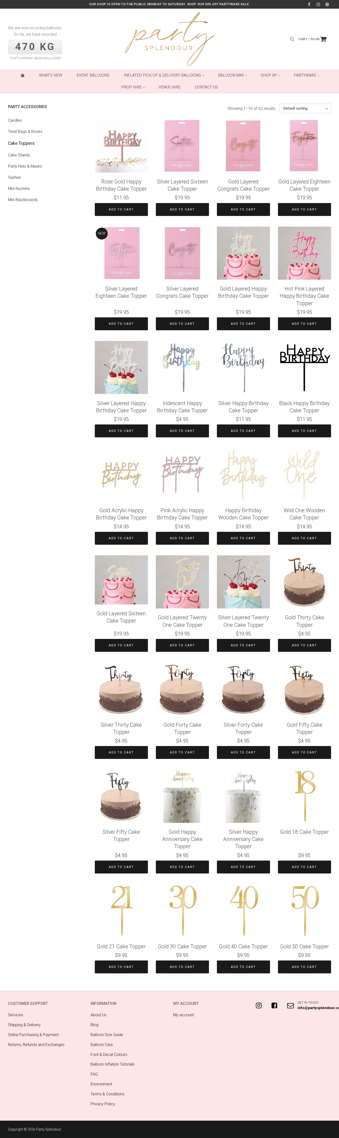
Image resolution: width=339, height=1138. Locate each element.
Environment (101, 1084)
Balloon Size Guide (107, 1034)
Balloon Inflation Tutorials (113, 1064)
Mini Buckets (19, 188)
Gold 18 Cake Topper (304, 832)
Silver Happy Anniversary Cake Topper (243, 839)
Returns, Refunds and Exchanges (36, 1044)
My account (183, 1015)
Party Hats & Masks (25, 166)
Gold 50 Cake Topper (304, 946)
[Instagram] (318, 4)
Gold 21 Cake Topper (121, 946)
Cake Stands (19, 155)
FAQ (94, 1074)
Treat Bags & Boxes (25, 131)
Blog (95, 1024)
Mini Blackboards (23, 199)
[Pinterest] (327, 4)
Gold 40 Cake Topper (243, 946)
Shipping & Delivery (24, 1024)
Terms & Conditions (107, 1094)
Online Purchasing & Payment (33, 1034)
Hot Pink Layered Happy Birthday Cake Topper (304, 296)
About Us (98, 1015)
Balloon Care (102, 1044)
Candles (15, 120)
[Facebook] (309, 4)
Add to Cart (121, 209)
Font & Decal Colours (109, 1054)
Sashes (14, 177)
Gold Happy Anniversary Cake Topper (182, 839)
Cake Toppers (21, 143)
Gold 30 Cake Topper (182, 946)
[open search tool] (292, 39)
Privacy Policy (103, 1104)
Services (15, 1015)
